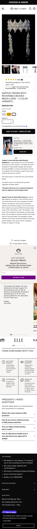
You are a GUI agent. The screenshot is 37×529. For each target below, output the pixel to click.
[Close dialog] (35, 248)
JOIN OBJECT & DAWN (18, 277)
